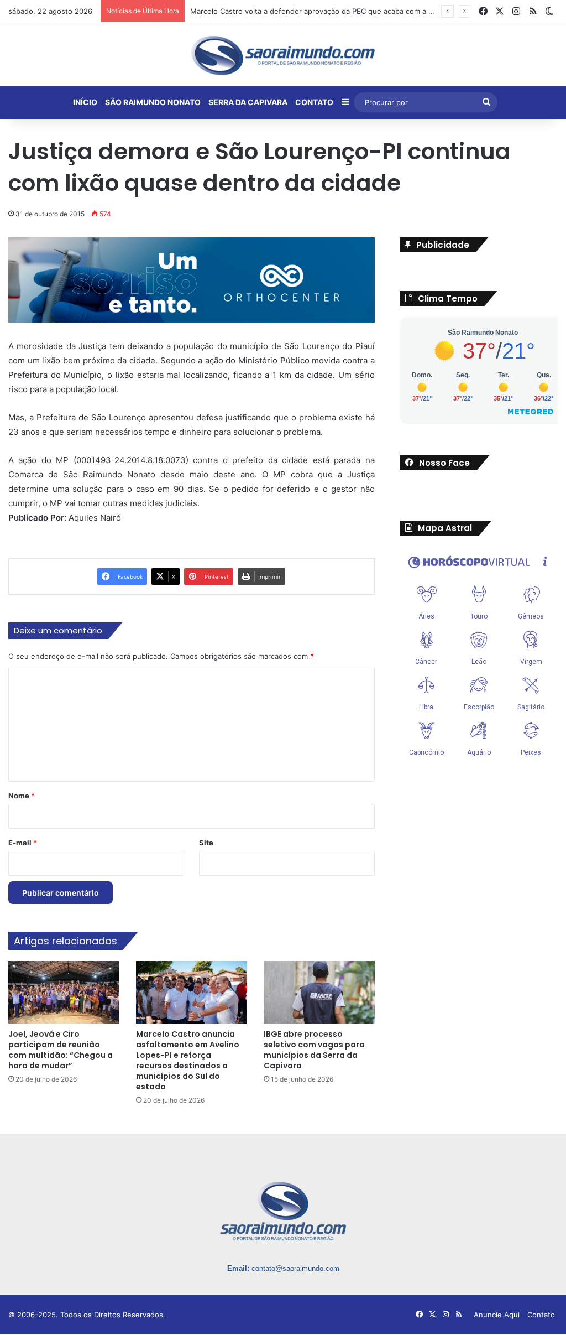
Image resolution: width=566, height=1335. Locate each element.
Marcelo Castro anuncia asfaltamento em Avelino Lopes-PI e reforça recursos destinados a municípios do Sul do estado (187, 1061)
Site (206, 843)
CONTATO (314, 102)
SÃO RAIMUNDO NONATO (153, 102)
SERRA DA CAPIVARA (247, 102)
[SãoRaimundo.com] (283, 55)
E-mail (22, 843)
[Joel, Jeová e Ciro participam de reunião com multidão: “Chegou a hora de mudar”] (63, 993)
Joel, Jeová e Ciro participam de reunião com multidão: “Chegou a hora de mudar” (60, 1051)
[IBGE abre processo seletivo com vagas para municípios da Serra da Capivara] (319, 993)
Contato (541, 1315)
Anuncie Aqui (497, 1315)
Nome (21, 796)
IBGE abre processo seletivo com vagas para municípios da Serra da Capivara (314, 1051)
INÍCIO (85, 102)
